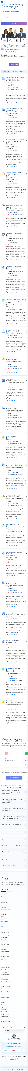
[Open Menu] (25, 2)
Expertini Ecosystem (5, 1000)
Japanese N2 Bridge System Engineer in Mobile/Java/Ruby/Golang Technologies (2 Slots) (16, 301)
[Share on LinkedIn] (10, 51)
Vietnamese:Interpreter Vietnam (14, 233)
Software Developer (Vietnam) (14, 552)
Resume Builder (4, 937)
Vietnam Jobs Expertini (7, 882)
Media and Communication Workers (15, 238)
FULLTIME (11, 386)
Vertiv (9, 408)
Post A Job (3, 969)
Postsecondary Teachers (13, 146)
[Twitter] (4, 889)
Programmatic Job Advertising (7, 984)
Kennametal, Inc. (11, 526)
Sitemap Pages (4, 921)
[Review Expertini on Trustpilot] (21, 1050)
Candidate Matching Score (6, 981)
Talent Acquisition (5, 974)
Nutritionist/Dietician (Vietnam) (14, 582)
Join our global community (4, 45)
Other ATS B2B (4, 1016)
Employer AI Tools (5, 965)
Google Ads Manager (5, 986)
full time (11, 85)
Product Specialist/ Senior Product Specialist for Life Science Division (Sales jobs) (14, 205)
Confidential (10, 702)
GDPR (2, 919)
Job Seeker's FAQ (5, 956)
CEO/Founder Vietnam (11, 436)
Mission (3, 1004)
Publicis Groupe (11, 331)
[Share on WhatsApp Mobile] (15, 51)
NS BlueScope (11, 614)
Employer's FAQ (4, 1011)
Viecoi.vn (10, 111)
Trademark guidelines (21, 1056)
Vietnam (16, 359)
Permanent (20, 210)
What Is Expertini (5, 997)
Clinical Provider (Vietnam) (13, 668)
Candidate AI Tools (5, 932)
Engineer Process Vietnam (12, 524)
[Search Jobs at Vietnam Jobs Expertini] (10, 1069)
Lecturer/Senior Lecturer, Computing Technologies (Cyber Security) (15, 140)
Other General (18, 84)
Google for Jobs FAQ (5, 1014)
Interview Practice (5, 944)
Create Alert (6, 71)
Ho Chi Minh (20, 331)
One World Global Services (14, 235)
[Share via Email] (13, 51)
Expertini (4, 992)
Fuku (9, 438)
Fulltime (11, 706)
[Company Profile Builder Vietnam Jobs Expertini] (17, 1069)
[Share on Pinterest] (12, 51)
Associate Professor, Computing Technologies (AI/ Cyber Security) (14, 173)
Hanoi (9, 236)
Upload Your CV (23, 43)
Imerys (9, 359)
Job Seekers (4, 927)
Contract (11, 676)
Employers (4, 959)
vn (15, 583)
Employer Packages (5, 967)
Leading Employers (11, 44)
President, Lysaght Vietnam (13, 613)
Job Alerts (3, 949)
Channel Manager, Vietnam (13, 407)
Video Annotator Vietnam (12, 379)
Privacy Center (4, 914)
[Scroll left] (2, 759)
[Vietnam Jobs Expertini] (14, 878)
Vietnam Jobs (12, 1039)
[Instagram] (6, 889)
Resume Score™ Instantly (17, 45)
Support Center (4, 902)
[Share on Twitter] (8, 51)
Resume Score (4, 939)
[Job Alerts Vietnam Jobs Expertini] (13, 1069)
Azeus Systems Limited (13, 553)
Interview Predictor (5, 947)
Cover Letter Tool (5, 942)
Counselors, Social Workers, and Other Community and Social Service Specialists (16, 673)
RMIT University (11, 143)
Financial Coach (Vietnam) (12, 640)
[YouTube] (7, 889)
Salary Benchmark (5, 951)
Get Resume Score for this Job (16, 89)
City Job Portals (4, 924)
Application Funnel (5, 977)
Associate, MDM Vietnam (12, 330)
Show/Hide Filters (14, 64)
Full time (11, 115)
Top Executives (11, 439)
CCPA (2, 916)
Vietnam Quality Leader (12, 701)
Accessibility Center (5, 909)
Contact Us (3, 1009)
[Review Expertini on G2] (13, 1050)
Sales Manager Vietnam (12, 464)
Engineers (10, 528)
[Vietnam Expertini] (6, 2)
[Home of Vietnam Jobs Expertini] (6, 1069)
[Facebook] (2, 889)
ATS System (4, 972)
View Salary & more (14, 87)
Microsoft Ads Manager (6, 988)
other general (11, 333)
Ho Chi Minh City (18, 111)
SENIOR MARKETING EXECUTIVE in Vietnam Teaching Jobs (15, 78)
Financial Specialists (12, 644)
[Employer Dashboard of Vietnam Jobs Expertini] (15, 1069)
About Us (3, 1002)
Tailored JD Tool (4, 979)
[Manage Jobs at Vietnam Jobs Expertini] (22, 1069)
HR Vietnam (10, 208)
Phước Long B (21, 526)
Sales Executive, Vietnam (12, 358)
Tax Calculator (4, 954)
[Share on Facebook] (6, 51)
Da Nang (10, 84)
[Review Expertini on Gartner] (5, 1050)
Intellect (10, 583)
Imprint (2, 1007)
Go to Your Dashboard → (14, 777)
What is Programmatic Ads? (7, 1019)
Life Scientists (11, 210)
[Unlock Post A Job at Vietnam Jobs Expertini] (20, 1069)
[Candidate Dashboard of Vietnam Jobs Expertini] (8, 1069)
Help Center (3, 905)
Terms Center (4, 912)
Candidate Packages (5, 935)
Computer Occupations (13, 113)
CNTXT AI (10, 380)
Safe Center (3, 907)
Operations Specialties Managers (15, 704)
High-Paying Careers (11, 46)
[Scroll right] (26, 759)
